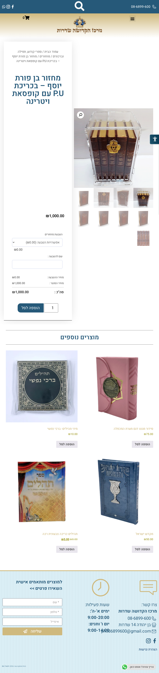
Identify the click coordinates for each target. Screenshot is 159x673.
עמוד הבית (51, 51)
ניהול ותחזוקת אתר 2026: (14, 666)
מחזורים (45, 56)
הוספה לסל (31, 308)
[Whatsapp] (4, 7)
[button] (132, 18)
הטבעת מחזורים (53, 234)
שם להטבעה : (55, 256)
